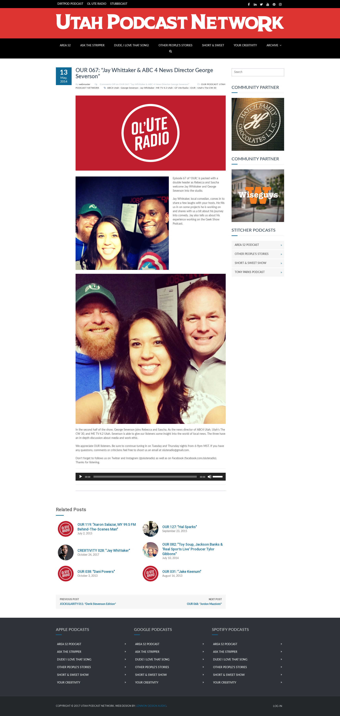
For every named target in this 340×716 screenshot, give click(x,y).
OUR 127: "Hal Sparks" (179, 527)
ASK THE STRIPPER (92, 45)
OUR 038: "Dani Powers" (96, 571)
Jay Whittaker (147, 88)
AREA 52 (65, 45)
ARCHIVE (272, 45)
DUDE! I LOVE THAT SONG (74, 659)
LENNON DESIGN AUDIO (151, 706)
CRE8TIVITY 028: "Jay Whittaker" (104, 550)
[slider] (218, 476)
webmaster (84, 84)
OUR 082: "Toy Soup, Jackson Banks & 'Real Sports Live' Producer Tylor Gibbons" (192, 549)
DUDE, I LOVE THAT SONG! (131, 45)
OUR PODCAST (209, 84)
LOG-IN (277, 706)
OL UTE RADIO (96, 4)
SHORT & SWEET (213, 45)
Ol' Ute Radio (181, 88)
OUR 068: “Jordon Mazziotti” (204, 601)
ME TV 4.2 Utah (164, 88)
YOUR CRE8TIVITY (245, 45)
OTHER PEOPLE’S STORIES (175, 45)
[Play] (81, 477)
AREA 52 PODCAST (247, 245)
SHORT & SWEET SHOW (250, 263)
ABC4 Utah (113, 88)
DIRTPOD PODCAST (70, 4)
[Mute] (210, 477)
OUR (193, 88)
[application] (151, 477)
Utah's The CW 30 (206, 88)
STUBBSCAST (118, 4)
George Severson (129, 88)
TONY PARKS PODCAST (250, 272)
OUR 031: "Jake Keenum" (181, 571)
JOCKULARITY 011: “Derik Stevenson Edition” (88, 601)
